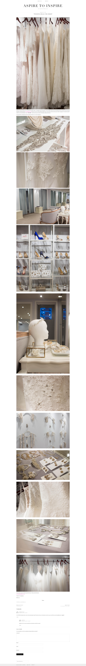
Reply (20, 625)
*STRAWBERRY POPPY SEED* (65, 606)
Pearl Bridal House (28, 111)
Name (17, 642)
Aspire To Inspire (43, 6)
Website (17, 650)
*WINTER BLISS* (19, 606)
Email (17, 646)
